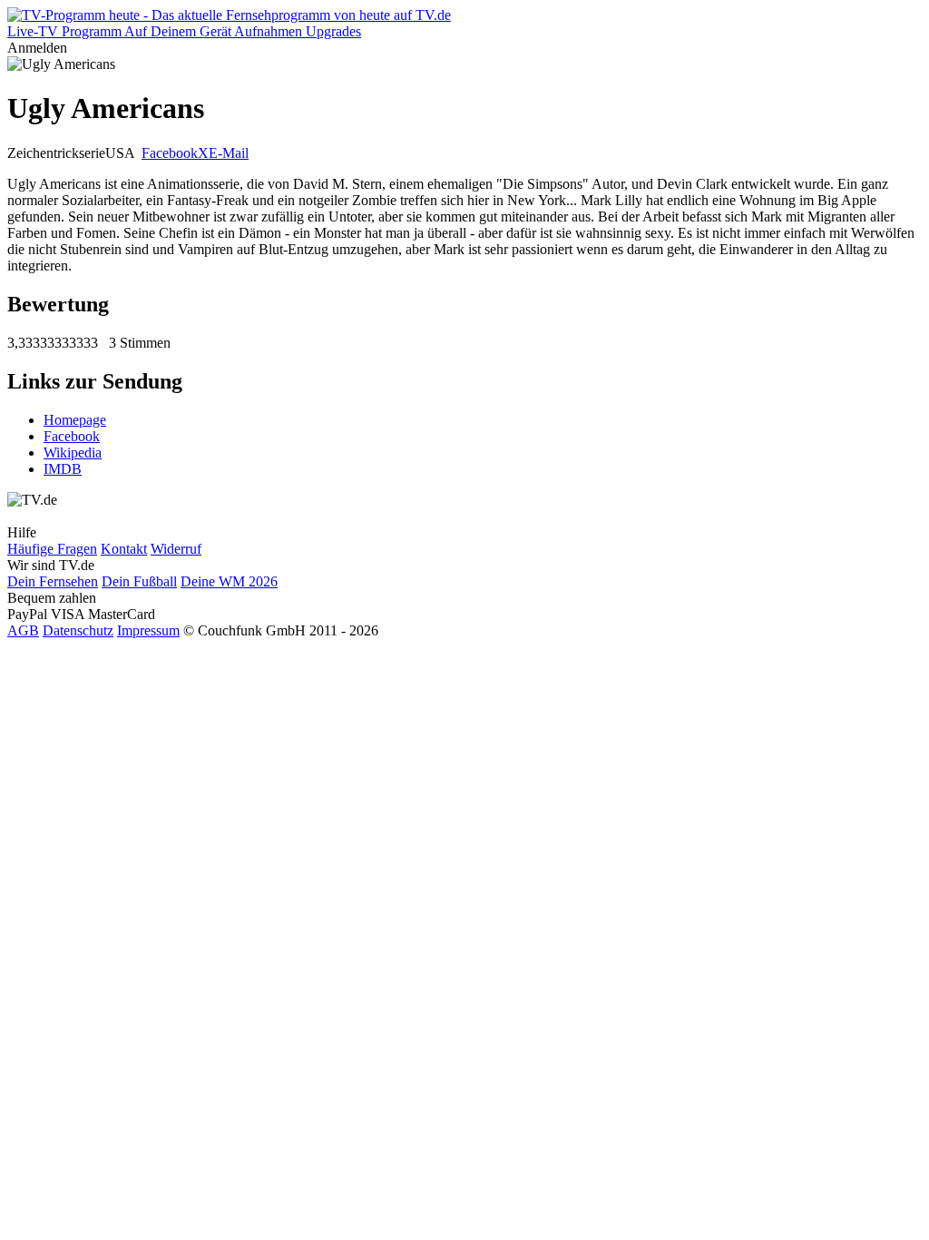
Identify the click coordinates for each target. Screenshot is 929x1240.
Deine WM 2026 (229, 581)
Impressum (148, 630)
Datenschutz (78, 630)
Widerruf (176, 548)
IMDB (63, 469)
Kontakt (124, 548)
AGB (23, 630)
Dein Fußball (139, 581)
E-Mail (229, 153)
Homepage (75, 420)
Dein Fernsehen (52, 581)
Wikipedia (73, 452)
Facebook (170, 153)
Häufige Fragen (52, 548)
